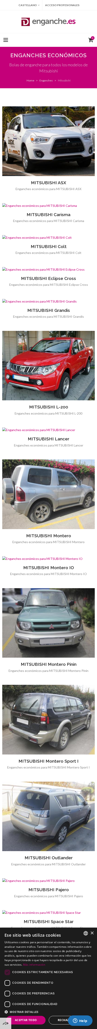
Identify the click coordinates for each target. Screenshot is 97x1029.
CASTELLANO (27, 5)
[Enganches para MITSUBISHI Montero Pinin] (48, 622)
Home (30, 80)
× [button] (92, 933)
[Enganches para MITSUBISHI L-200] (48, 365)
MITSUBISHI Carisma (48, 214)
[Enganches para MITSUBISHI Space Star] (48, 912)
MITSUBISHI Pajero (48, 889)
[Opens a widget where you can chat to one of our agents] (80, 1021)
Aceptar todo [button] (26, 1020)
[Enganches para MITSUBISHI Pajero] (48, 880)
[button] (48, 1012)
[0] (89, 39)
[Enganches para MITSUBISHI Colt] (48, 237)
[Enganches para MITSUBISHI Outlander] (48, 816)
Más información (34, 965)
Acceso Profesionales (62, 5)
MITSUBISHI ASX (48, 182)
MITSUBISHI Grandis (48, 310)
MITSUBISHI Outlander (49, 857)
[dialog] (48, 978)
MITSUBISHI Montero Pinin (48, 664)
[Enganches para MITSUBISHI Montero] (48, 494)
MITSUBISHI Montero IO (48, 567)
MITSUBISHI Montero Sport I (48, 761)
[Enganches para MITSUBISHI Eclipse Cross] (48, 269)
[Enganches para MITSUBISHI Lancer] (48, 430)
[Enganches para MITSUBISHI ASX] (48, 141)
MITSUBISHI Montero (48, 535)
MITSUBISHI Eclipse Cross (48, 278)
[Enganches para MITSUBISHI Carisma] (48, 205)
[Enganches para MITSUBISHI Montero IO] (48, 558)
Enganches (46, 80)
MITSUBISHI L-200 (48, 406)
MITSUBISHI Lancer (48, 438)
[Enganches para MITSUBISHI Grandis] (48, 301)
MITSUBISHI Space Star (49, 921)
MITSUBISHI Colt (49, 246)
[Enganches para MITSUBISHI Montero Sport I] (48, 719)
